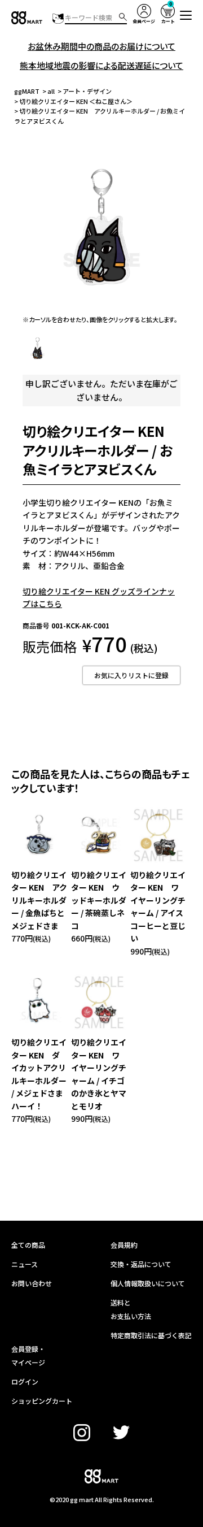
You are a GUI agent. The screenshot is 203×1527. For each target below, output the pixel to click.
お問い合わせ (31, 1283)
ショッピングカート (41, 1400)
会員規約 (124, 1245)
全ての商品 (28, 1245)
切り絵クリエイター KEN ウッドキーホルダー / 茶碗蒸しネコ (98, 900)
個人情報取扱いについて (148, 1283)
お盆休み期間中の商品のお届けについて (101, 46)
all (51, 91)
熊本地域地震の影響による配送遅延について (101, 65)
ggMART (26, 91)
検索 (123, 17)
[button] (186, 15)
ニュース (24, 1264)
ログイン (24, 1381)
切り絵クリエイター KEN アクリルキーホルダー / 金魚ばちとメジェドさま (39, 900)
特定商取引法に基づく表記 (151, 1335)
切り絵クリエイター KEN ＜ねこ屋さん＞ (76, 101)
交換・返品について (141, 1264)
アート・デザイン (87, 91)
